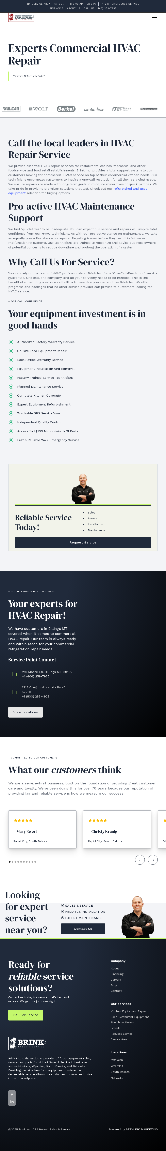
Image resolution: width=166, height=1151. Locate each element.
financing (57, 8)
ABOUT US (73, 8)
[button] (154, 17)
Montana (117, 1059)
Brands (115, 1028)
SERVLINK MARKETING (142, 1129)
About (115, 968)
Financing (117, 974)
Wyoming (117, 1065)
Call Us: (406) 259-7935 (100, 8)
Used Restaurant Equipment (130, 1016)
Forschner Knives (122, 1022)
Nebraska (117, 1078)
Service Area (119, 1039)
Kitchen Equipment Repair (128, 1011)
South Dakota (120, 1071)
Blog (114, 985)
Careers (116, 979)
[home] (21, 17)
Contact (116, 990)
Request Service (122, 1033)
